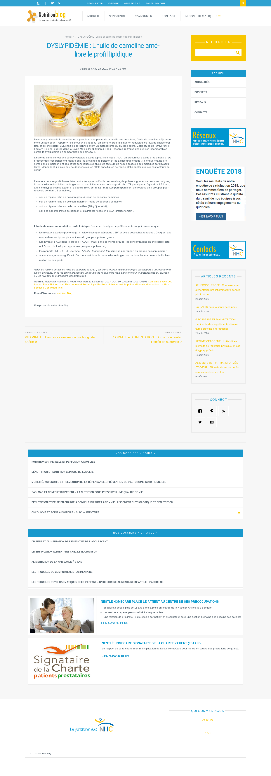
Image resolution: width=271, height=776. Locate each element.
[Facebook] (45, 3)
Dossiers (200, 92)
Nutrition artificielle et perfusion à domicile (63, 461)
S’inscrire (117, 16)
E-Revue (113, 3)
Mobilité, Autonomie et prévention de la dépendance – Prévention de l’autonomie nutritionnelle (99, 482)
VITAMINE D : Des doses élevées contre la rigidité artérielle (60, 339)
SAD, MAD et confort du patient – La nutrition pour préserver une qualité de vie (87, 492)
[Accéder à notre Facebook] (200, 411)
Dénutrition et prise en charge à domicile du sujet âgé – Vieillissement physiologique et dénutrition (102, 502)
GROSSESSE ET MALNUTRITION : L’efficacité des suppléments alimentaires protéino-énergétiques (216, 324)
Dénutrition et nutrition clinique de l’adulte (63, 472)
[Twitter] (52, 3)
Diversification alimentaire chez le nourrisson (64, 551)
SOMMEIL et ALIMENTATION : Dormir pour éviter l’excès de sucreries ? (147, 339)
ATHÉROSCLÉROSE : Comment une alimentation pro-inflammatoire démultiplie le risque (218, 290)
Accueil (93, 16)
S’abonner (143, 16)
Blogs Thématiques (201, 16)
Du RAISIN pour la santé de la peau (216, 306)
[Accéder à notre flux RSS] (224, 411)
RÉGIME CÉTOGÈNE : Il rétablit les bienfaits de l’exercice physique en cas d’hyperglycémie (217, 346)
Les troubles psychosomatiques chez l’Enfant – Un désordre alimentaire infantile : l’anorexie (98, 582)
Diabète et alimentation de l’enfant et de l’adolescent (70, 541)
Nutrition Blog (64, 293)
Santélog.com (155, 3)
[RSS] (38, 3)
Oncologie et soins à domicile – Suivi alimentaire (65, 512)
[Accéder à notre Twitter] (200, 422)
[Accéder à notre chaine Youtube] (212, 422)
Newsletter (95, 3)
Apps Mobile (132, 3)
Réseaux (200, 102)
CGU (208, 733)
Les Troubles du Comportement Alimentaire (62, 572)
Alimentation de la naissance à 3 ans (57, 561)
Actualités (202, 82)
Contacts (200, 112)
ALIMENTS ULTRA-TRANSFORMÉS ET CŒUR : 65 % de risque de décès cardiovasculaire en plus (217, 367)
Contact (168, 16)
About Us (207, 719)
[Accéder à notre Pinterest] (212, 411)
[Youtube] (59, 3)
